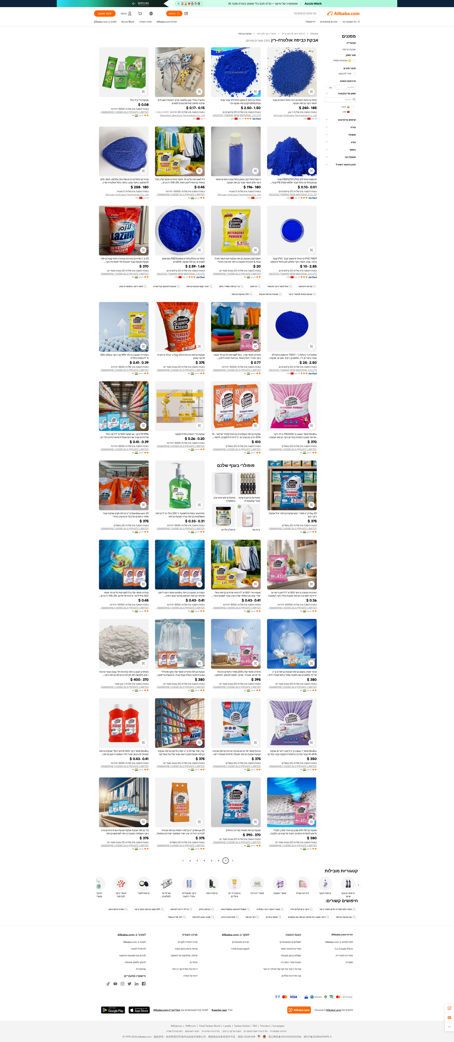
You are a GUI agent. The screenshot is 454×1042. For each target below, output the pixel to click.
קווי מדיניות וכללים (291, 975)
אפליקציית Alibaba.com (166, 1010)
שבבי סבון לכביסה (201, 917)
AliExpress (176, 1025)
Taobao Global (241, 1025)
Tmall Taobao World (209, 1025)
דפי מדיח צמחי (175, 917)
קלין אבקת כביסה (240, 294)
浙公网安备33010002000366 (284, 1036)
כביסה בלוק (205, 909)
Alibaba (314, 33)
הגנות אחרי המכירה (291, 962)
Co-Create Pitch (344, 948)
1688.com (190, 1025)
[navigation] (340, 447)
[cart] (139, 14)
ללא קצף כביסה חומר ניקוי (147, 909)
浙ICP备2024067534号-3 (317, 1036)
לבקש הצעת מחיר (240, 948)
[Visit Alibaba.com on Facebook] (144, 984)
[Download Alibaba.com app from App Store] (139, 1010)
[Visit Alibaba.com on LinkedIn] (136, 984)
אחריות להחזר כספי (291, 948)
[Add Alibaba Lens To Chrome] (299, 1010)
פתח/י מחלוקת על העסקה (184, 955)
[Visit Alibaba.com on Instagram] (122, 984)
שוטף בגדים (272, 917)
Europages (278, 1025)
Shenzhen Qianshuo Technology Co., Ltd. (182, 115)
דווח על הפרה (190, 975)
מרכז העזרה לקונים (188, 942)
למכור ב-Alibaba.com (134, 942)
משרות (349, 962)
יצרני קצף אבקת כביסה (197, 286)
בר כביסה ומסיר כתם (229, 286)
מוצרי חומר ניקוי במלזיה (268, 909)
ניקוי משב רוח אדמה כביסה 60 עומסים (307, 917)
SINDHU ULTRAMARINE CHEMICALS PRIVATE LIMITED (124, 112)
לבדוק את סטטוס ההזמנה (132, 955)
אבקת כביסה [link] (244, 33)
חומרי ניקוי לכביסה (266, 33)
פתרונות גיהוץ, (228, 917)
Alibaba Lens (333, 1010)
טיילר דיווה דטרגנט (179, 909)
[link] (449, 1008)
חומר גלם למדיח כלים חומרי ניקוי (335, 909)
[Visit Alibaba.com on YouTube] (115, 984)
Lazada (227, 1025)
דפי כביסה (250, 917)
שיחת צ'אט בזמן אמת (186, 948)
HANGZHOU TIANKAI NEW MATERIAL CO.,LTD (236, 115)
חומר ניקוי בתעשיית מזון (131, 286)
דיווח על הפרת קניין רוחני (185, 969)
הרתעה (253, 286)
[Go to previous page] (232, 860)
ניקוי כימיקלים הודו (299, 909)
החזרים (194, 962)
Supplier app (219, 1010)
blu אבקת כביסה (344, 917)
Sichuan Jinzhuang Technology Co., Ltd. (295, 115)
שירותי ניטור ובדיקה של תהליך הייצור (282, 969)
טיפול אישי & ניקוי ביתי (293, 33)
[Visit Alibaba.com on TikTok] (108, 984)
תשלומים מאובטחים (290, 942)
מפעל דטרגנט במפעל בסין (233, 909)
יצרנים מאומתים (240, 942)
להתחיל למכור (138, 948)
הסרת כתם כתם (116, 909)
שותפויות (141, 969)
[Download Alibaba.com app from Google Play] (113, 1010)
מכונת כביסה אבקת (268, 294)
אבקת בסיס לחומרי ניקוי (300, 294)
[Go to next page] (183, 860)
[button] (186, 13)
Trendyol (265, 1025)
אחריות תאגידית (344, 955)
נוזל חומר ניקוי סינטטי (277, 286)
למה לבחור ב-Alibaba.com (339, 942)
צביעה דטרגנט (305, 286)
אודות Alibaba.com (342, 934)
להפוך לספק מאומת (135, 962)
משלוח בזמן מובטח (291, 955)
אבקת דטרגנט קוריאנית (164, 286)
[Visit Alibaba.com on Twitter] (129, 984)
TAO (254, 1025)
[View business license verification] (259, 1036)
